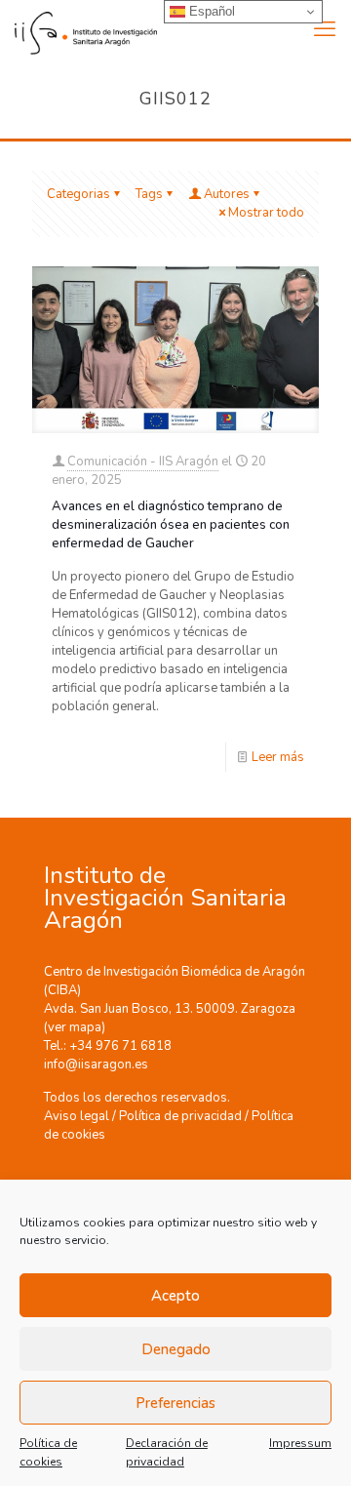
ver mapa (74, 1027)
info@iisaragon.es (96, 1064)
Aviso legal (76, 1116)
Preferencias (175, 1403)
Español (210, 11)
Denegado (176, 1349)
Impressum (300, 1443)
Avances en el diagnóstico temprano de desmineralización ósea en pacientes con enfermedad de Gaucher (171, 525)
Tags (149, 194)
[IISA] (78, 29)
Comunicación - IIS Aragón (142, 461)
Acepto (175, 1295)
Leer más (278, 757)
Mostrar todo (266, 212)
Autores (227, 194)
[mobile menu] (324, 29)
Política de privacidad (180, 1116)
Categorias (78, 194)
